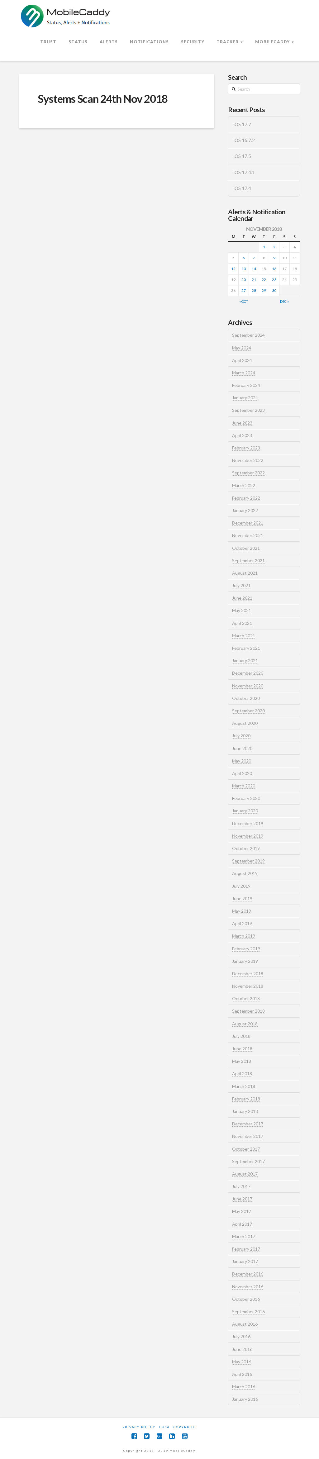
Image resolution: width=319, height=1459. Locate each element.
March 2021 (243, 635)
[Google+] (159, 1436)
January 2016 (245, 1399)
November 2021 (247, 535)
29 (264, 290)
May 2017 (241, 1211)
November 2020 (247, 685)
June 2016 (242, 1349)
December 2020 (247, 673)
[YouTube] (185, 1436)
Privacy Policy (138, 1427)
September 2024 (248, 335)
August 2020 (245, 723)
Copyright (185, 1427)
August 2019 (245, 873)
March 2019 (243, 936)
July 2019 (241, 886)
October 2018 (246, 998)
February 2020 (246, 798)
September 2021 (248, 560)
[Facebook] (134, 1436)
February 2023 (246, 447)
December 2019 (247, 823)
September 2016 (248, 1311)
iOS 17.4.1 (244, 172)
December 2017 (247, 1123)
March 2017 (243, 1236)
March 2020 (243, 785)
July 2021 (241, 585)
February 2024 (246, 385)
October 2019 (246, 848)
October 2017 (246, 1149)
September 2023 (248, 410)
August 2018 (245, 1023)
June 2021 (242, 598)
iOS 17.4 (242, 188)
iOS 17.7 (242, 124)
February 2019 (246, 948)
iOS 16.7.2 (244, 140)
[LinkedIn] (172, 1436)
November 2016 (247, 1286)
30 (274, 290)
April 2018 (242, 1073)
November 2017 (247, 1136)
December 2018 (247, 973)
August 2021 (245, 573)
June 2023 (242, 422)
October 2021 (246, 548)
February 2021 (246, 648)
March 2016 (243, 1386)
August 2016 (245, 1324)
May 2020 (241, 760)
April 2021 (242, 623)
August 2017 (245, 1173)
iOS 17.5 (242, 156)
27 (243, 290)
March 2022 (243, 485)
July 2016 (241, 1336)
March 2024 (243, 372)
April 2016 (242, 1374)
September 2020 (248, 710)
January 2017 (245, 1261)
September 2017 (248, 1161)
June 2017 (242, 1198)
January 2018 (245, 1111)
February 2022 (246, 498)
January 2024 (245, 397)
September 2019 (248, 860)
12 (233, 268)
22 (264, 279)
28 (254, 290)
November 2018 (247, 986)
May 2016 (241, 1361)
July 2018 (241, 1036)
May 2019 (241, 911)
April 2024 (242, 360)
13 (243, 268)
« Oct (243, 301)
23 (274, 279)
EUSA (164, 1427)
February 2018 (246, 1098)
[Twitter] (147, 1436)
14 (254, 268)
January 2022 (245, 510)
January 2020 (245, 810)
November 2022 (247, 460)
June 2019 (242, 898)
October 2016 (246, 1299)
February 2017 (246, 1249)
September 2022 (248, 472)
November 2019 (247, 836)
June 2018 (242, 1048)
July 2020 (241, 735)
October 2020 (246, 698)
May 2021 (241, 610)
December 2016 (247, 1273)
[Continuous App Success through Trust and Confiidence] (65, 16)
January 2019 (245, 961)
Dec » (284, 301)
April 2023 (242, 435)
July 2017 (241, 1186)
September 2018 (248, 1011)
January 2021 (245, 660)
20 (243, 279)
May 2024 (241, 347)
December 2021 (247, 522)
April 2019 (242, 923)
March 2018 (243, 1086)
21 (254, 279)
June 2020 (242, 748)
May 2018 (241, 1061)
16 (274, 268)
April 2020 (242, 773)
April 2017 (242, 1224)
